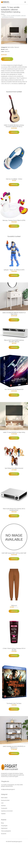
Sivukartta (3, 833)
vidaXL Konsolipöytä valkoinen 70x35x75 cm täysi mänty (14, 313)
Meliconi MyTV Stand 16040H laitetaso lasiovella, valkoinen (14, 340)
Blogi (2, 823)
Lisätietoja (7, 59)
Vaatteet (3, 813)
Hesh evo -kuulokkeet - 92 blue (14, 179)
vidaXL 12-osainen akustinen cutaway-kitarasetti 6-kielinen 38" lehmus (14, 125)
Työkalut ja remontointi (7, 811)
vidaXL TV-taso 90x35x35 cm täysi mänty (14, 432)
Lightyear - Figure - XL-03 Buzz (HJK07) (14, 269)
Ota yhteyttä (4, 825)
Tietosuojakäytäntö (6, 831)
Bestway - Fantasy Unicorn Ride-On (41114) (14, 220)
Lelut (2, 803)
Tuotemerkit (4, 808)
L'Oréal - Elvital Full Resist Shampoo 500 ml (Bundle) (14, 649)
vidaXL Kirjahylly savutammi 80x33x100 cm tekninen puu (14, 747)
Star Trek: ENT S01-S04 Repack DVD (14, 389)
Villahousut (14, 605)
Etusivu (3, 14)
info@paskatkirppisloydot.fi (8, 789)
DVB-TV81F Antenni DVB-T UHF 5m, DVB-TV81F (14, 553)
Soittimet (3, 805)
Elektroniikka (11, 47)
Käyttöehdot (4, 828)
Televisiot (16, 47)
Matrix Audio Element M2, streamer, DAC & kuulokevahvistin (14, 509)
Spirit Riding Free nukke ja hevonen (14, 468)
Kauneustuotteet (5, 800)
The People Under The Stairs (14, 703)
